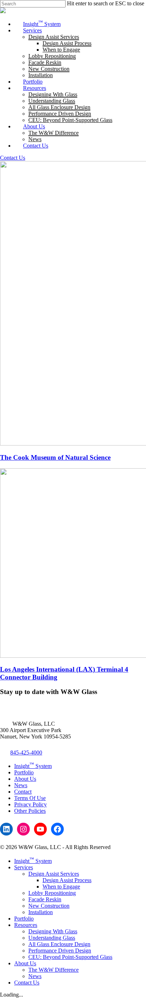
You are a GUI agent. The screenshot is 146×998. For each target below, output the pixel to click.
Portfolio (24, 772)
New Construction (48, 906)
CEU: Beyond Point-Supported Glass (70, 957)
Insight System (33, 766)
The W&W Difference (53, 970)
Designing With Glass (52, 931)
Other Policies (30, 811)
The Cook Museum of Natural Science (55, 457)
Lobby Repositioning (52, 893)
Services (23, 867)
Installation (40, 912)
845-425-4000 (26, 752)
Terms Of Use (30, 798)
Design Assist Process (67, 880)
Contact (23, 792)
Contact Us (12, 158)
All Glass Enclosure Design (59, 944)
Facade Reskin (44, 899)
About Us (25, 779)
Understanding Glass (51, 938)
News (20, 785)
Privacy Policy (30, 804)
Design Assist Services (53, 874)
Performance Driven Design (59, 951)
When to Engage (61, 887)
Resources (25, 925)
